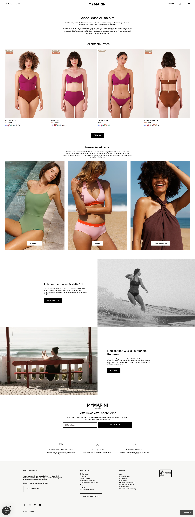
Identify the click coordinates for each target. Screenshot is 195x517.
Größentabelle (84, 474)
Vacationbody (10, 121)
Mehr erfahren (53, 300)
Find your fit (83, 476)
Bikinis (97, 243)
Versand (82, 487)
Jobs (120, 474)
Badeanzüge (34, 243)
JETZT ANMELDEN (115, 425)
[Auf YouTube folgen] (40, 505)
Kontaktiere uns (33, 489)
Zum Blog (114, 370)
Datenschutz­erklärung (126, 484)
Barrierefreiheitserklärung (127, 489)
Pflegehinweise (85, 478)
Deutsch (171, 4)
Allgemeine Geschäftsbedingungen (127, 481)
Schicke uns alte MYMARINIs (89, 483)
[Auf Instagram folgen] (30, 505)
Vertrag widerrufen (91, 496)
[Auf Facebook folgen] (24, 505)
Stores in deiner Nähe (87, 489)
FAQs (81, 485)
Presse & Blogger (124, 476)
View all (97, 135)
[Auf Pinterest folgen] (35, 505)
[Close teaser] (10, 507)
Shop (18, 4)
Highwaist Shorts (151, 121)
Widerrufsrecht (124, 487)
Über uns (8, 4)
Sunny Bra (55, 121)
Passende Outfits (160, 243)
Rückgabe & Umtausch (87, 480)
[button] (6, 510)
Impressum (123, 478)
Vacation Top (103, 121)
